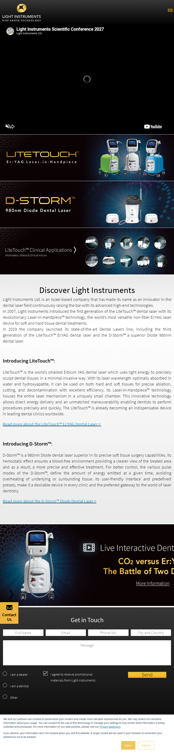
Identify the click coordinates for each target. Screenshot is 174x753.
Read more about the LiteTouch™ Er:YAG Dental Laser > (52, 424)
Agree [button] (128, 745)
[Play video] (87, 79)
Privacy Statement (110, 726)
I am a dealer (19, 674)
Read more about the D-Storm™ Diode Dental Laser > (49, 501)
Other (14, 697)
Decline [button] (146, 745)
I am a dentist (19, 686)
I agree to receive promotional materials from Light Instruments (73, 677)
